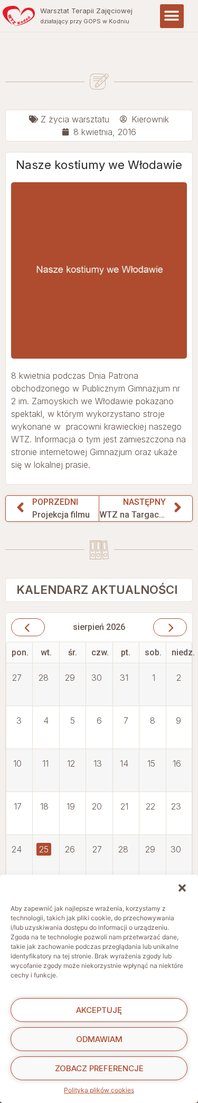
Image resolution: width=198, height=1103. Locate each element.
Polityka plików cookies (99, 1090)
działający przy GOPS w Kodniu (84, 21)
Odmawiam (99, 1039)
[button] (182, 888)
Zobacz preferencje (99, 1068)
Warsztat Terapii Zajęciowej (86, 10)
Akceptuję (99, 1010)
